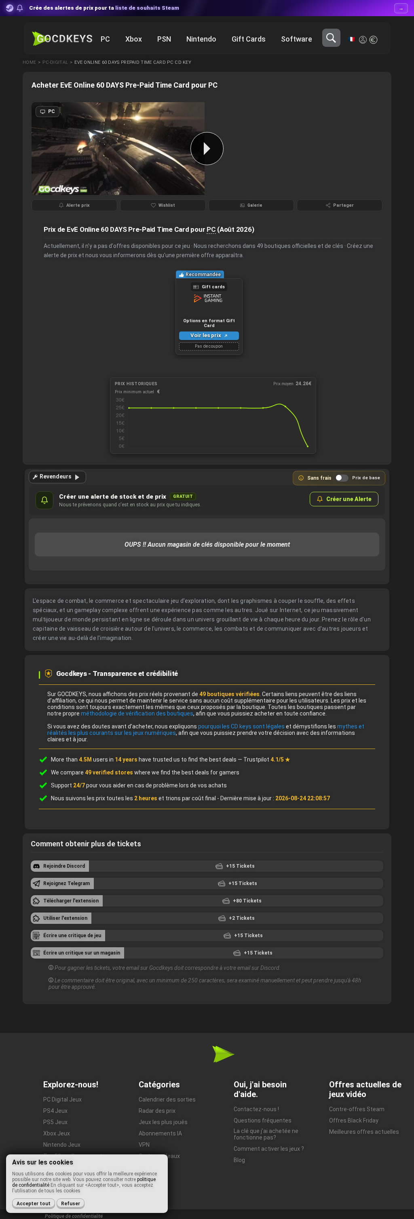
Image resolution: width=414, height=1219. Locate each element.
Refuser (70, 1203)
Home (29, 62)
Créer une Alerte (349, 499)
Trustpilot (266, 759)
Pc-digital (55, 62)
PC (211, 229)
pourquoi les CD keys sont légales (241, 726)
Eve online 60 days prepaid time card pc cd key (132, 62)
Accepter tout (34, 1203)
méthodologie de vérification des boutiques (137, 713)
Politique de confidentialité (74, 1216)
